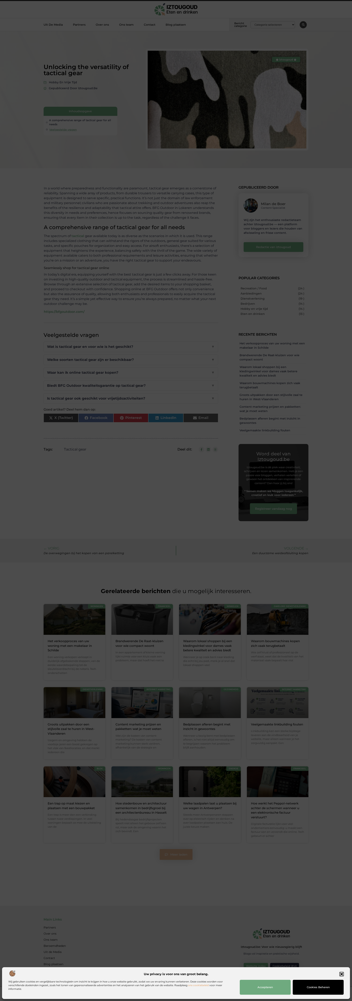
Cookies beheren (318, 987)
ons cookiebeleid (198, 985)
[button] (342, 974)
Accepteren (265, 987)
